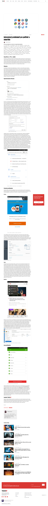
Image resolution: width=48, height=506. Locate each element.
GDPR (25, 496)
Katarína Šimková (17, 452)
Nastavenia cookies (27, 497)
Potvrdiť (39, 202)
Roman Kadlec (16, 444)
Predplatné (16, 496)
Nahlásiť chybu (5, 407)
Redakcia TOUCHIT (17, 429)
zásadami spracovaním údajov (37, 486)
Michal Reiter (8, 42)
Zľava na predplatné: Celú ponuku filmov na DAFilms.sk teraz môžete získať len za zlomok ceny (22, 450)
